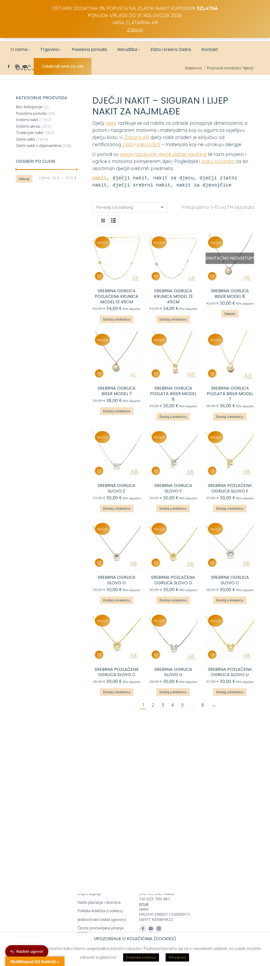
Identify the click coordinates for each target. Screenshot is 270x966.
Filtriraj (24, 179)
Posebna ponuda (31, 113)
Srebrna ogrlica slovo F (173, 488)
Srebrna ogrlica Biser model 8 (230, 293)
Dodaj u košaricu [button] (116, 319)
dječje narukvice (138, 154)
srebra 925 (148, 144)
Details (229, 314)
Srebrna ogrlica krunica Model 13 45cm (173, 296)
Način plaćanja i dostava (99, 902)
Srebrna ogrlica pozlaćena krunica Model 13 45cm (116, 296)
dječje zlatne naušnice (182, 154)
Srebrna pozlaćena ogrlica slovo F (230, 488)
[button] (99, 276)
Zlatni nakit (25, 139)
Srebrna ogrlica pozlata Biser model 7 (230, 393)
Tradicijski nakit (29, 132)
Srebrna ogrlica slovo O (117, 580)
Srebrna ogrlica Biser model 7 (117, 391)
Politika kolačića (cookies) (100, 910)
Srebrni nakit (27, 119)
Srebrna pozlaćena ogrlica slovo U (230, 672)
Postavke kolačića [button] (141, 957)
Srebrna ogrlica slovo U (173, 672)
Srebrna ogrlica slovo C (230, 580)
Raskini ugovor (30, 951)
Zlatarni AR (136, 137)
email (143, 903)
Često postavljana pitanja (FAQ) (100, 930)
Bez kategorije (29, 106)
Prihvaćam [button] (177, 957)
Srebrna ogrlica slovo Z (117, 488)
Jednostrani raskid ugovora (102, 919)
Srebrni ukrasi (28, 126)
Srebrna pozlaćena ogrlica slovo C (117, 672)
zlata (127, 144)
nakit (110, 123)
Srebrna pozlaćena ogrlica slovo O (173, 580)
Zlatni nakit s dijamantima (38, 145)
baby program (218, 161)
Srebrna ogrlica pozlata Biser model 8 (173, 393)
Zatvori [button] (135, 30)
